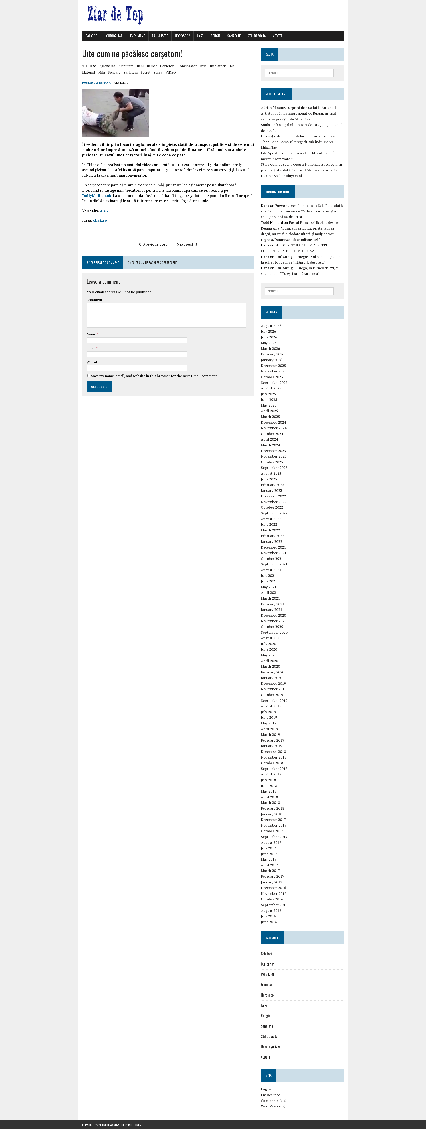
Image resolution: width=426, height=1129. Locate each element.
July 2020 (268, 643)
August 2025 (271, 388)
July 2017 (268, 848)
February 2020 (272, 672)
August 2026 (271, 325)
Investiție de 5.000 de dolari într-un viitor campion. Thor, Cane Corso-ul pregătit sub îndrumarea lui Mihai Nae (302, 142)
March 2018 (270, 802)
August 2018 (271, 774)
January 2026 (271, 359)
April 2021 (269, 592)
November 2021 (273, 552)
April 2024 (269, 439)
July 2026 (268, 331)
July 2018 (268, 779)
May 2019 (268, 723)
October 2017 (272, 830)
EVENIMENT (137, 36)
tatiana (105, 82)
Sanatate (234, 36)
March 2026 (270, 348)
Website (93, 362)
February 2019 (272, 740)
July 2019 (268, 711)
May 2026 (268, 342)
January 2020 (271, 677)
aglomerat (107, 66)
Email (91, 348)
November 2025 (273, 371)
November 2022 (273, 501)
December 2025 (273, 365)
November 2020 (273, 620)
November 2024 (273, 427)
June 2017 (269, 853)
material (88, 72)
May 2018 (268, 791)
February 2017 (272, 876)
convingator (187, 66)
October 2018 (272, 762)
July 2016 (268, 916)
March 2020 (270, 666)
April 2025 (269, 410)
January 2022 (271, 541)
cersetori (167, 66)
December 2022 (273, 496)
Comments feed (273, 1100)
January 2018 (271, 814)
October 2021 (272, 558)
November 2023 (273, 456)
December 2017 (273, 819)
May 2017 (268, 859)
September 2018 (274, 768)
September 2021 (274, 564)
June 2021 (269, 581)
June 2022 (269, 524)
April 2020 (269, 660)
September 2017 (274, 836)
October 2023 (272, 462)
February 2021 (272, 604)
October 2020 (272, 626)
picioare (114, 72)
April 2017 (269, 865)
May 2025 (268, 405)
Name (92, 334)
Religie (215, 36)
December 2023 (273, 450)
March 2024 (270, 445)
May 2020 (268, 655)
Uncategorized (271, 1046)
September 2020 (274, 632)
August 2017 (271, 842)
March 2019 (270, 734)
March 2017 (270, 870)
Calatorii (92, 36)
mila (101, 72)
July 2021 (268, 575)
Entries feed (270, 1094)
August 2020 (271, 637)
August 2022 (271, 518)
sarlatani (131, 72)
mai (232, 66)
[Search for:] (299, 72)
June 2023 (269, 479)
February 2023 (272, 484)
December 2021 (273, 547)
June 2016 (269, 921)
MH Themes (134, 1125)
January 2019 (271, 745)
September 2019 (274, 700)
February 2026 (272, 354)
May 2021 (268, 586)
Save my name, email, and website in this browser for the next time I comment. (154, 375)
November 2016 (273, 893)
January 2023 (271, 490)
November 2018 (273, 757)
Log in (266, 1089)
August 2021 (271, 569)
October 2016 (272, 899)
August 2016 (271, 910)
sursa (158, 72)
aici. (104, 210)
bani (140, 66)
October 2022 (272, 507)
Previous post (155, 244)
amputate (126, 66)
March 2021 (270, 598)
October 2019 (272, 694)
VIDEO (171, 72)
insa (203, 66)
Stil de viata (256, 36)
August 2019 (271, 706)
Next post (185, 244)
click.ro (100, 220)
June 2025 (269, 399)
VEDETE (277, 36)
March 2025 (270, 416)
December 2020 (273, 615)
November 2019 (273, 688)
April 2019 (269, 728)
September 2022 (274, 513)
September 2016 (274, 904)
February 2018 (272, 808)
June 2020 (269, 649)
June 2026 (269, 337)
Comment (95, 299)
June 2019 (269, 717)
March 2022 (270, 530)
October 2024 (272, 433)
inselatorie (218, 66)
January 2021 (271, 609)
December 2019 (273, 683)
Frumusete (160, 36)
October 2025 (272, 376)
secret (145, 72)
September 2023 (274, 467)
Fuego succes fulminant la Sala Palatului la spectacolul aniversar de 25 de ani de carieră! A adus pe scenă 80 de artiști (302, 211)
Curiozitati (114, 36)
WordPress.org (273, 1106)
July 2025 (268, 393)
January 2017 (271, 882)
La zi (200, 36)
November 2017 (273, 825)
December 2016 (273, 887)
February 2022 (272, 535)
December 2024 (273, 422)
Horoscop (182, 36)
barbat (152, 66)
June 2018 (269, 785)
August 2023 (271, 473)
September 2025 (274, 382)
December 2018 (273, 751)
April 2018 (269, 797)
